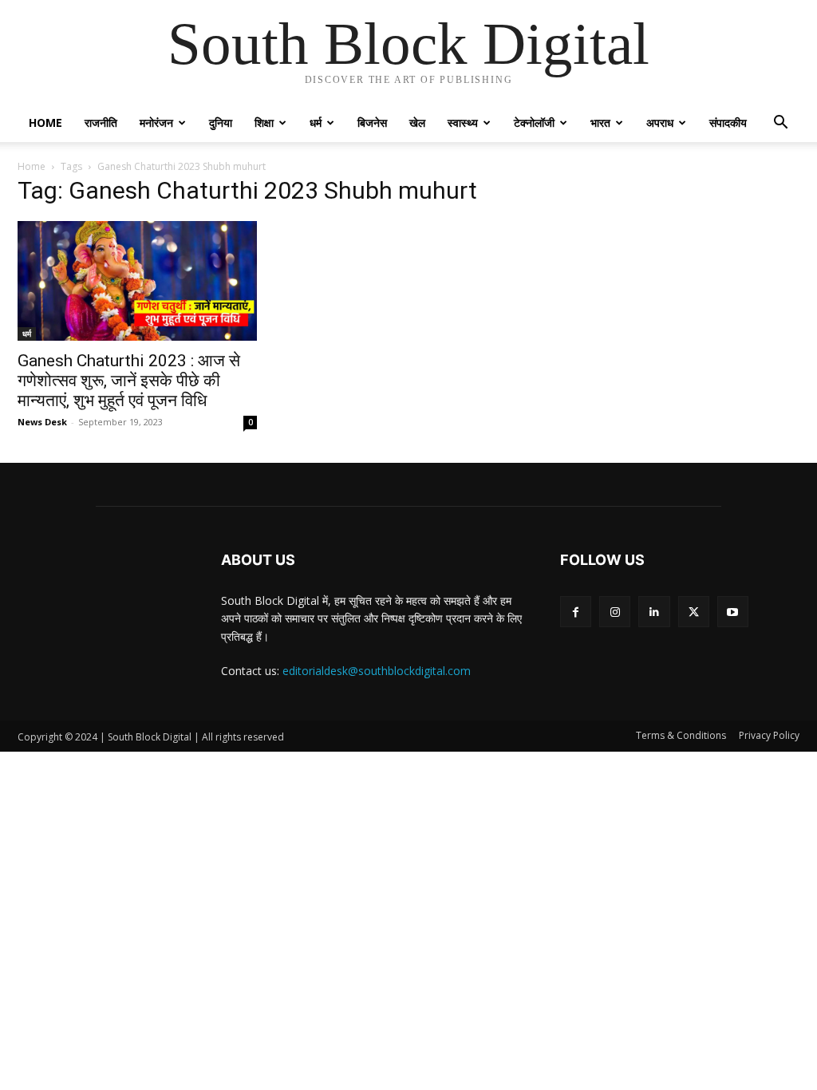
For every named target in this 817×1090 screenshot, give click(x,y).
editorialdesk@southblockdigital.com (376, 670)
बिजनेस (372, 122)
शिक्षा (264, 122)
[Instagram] (614, 611)
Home (45, 122)
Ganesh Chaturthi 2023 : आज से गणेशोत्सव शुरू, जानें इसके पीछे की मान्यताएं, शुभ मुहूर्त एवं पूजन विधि (129, 380)
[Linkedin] (653, 611)
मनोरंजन (156, 122)
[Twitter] (693, 611)
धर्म (316, 122)
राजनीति (101, 122)
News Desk (42, 422)
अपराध (659, 122)
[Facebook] (575, 611)
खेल (417, 122)
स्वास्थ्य (463, 122)
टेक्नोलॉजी (534, 122)
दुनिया (220, 122)
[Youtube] (732, 611)
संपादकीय (728, 122)
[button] (780, 124)
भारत (600, 122)
